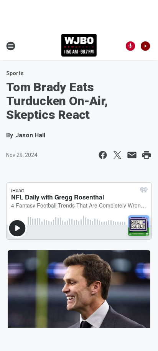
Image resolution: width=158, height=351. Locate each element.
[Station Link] (79, 46)
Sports (15, 73)
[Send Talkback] (130, 46)
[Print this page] (146, 155)
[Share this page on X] (117, 155)
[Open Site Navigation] (10, 46)
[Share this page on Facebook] (102, 155)
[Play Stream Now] (145, 46)
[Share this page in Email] (132, 155)
